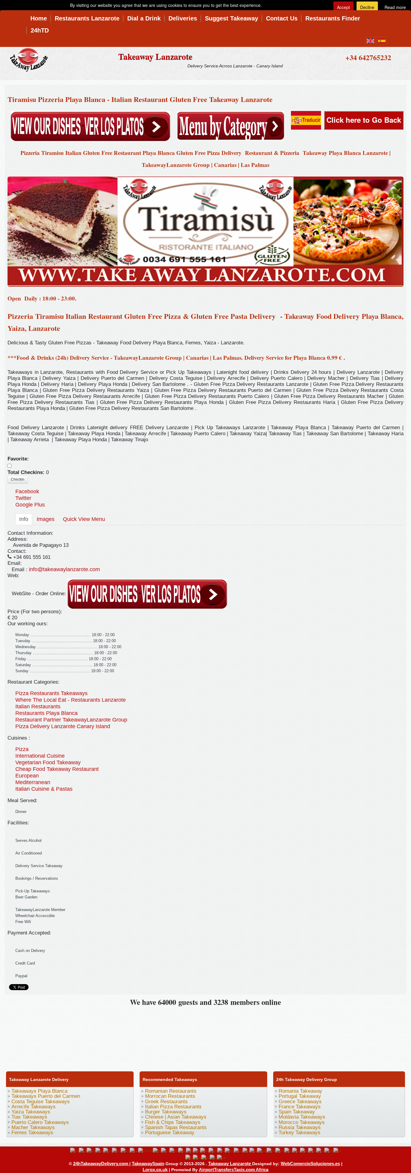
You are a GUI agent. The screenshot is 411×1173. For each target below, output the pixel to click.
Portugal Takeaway (300, 1096)
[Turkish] (213, 1157)
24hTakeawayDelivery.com (101, 1163)
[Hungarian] (229, 1150)
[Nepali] (271, 1150)
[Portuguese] (304, 1150)
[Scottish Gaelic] (328, 1150)
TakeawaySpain (148, 1163)
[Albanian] (91, 1150)
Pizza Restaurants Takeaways (51, 693)
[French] (196, 1150)
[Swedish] (205, 1157)
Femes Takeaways (32, 1132)
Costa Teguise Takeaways (40, 1101)
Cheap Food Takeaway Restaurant (57, 769)
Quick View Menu (84, 519)
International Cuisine (40, 756)
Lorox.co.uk (155, 1169)
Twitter (23, 498)
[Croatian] (157, 1150)
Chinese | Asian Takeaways (175, 1117)
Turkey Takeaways (299, 1132)
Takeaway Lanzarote (155, 56)
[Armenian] (107, 1150)
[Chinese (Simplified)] (145, 1150)
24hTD (40, 30)
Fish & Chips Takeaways (172, 1122)
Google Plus (30, 505)
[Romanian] (312, 1150)
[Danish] (173, 1150)
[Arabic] (99, 1150)
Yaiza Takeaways (30, 1112)
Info (23, 519)
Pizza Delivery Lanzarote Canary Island (62, 726)
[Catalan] (134, 1150)
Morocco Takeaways (302, 1122)
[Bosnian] (116, 1150)
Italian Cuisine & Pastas (44, 789)
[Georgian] (204, 1150)
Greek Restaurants (166, 1101)
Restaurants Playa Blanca (46, 713)
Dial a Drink (144, 18)
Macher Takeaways (33, 1127)
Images (45, 519)
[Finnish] (189, 1150)
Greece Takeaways (300, 1101)
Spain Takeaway (297, 1112)
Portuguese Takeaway (169, 1132)
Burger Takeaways (166, 1112)
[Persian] (288, 1150)
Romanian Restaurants (170, 1091)
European (27, 776)
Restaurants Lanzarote (87, 18)
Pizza (22, 749)
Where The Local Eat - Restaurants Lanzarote (70, 700)
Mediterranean (32, 782)
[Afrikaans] (83, 1150)
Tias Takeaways (29, 1117)
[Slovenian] (189, 1157)
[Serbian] (337, 1150)
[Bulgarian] (125, 1150)
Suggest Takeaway (231, 18)
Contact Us (282, 18)
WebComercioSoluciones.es (310, 1163)
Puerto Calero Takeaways (40, 1122)
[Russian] (320, 1150)
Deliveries (182, 18)
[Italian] (246, 1150)
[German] (213, 1150)
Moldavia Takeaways (302, 1117)
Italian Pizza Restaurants (173, 1107)
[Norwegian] (279, 1150)
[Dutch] (182, 1150)
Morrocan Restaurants (170, 1096)
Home (38, 18)
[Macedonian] (262, 1150)
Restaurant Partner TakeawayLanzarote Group (71, 720)
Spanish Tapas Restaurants (176, 1127)
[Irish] (238, 1150)
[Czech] (165, 1150)
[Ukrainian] (221, 1157)
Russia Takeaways (300, 1127)
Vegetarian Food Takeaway (48, 762)
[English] (74, 1150)
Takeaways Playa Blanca (39, 1091)
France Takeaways (300, 1107)
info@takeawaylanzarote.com (64, 569)
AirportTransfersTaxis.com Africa (233, 1169)
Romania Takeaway (300, 1091)
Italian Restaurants (37, 706)
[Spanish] (197, 1157)
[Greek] (221, 1150)
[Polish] (296, 1150)
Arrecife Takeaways (33, 1107)
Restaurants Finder (332, 18)
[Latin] (253, 1150)
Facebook (27, 491)
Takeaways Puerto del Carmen (45, 1096)
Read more (395, 7)
